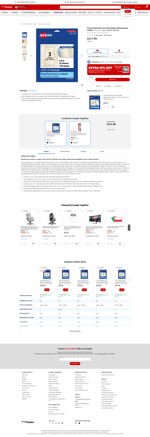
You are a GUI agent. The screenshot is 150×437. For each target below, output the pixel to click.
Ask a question (107, 35)
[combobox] (90, 7)
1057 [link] (77, 138)
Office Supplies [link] (28, 24)
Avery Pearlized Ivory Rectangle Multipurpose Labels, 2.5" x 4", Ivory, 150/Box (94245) (121, 282)
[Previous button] (31, 55)
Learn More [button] (119, 62)
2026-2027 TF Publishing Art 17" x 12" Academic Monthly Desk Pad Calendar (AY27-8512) (72, 228)
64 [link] (91, 231)
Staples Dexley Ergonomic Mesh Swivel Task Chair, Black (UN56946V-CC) (50, 227)
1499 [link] (114, 231)
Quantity (91, 77)
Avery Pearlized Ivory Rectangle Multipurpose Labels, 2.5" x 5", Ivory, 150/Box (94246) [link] (55, 135)
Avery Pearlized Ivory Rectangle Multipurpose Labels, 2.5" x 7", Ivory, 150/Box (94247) (102, 282)
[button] (120, 7)
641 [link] (27, 231)
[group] (30, 227)
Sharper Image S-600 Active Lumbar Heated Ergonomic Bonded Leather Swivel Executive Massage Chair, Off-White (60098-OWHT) (30, 228)
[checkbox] (56, 143)
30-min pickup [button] (24, 239)
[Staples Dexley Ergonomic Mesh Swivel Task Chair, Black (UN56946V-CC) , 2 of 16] (51, 219)
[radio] (97, 51)
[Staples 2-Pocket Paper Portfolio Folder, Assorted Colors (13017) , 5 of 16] (116, 219)
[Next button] (82, 55)
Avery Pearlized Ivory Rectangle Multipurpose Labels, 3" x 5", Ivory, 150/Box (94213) (84, 282)
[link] (25, 2)
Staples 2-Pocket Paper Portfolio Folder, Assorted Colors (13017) (116, 227)
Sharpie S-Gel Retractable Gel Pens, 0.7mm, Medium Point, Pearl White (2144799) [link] (78, 135)
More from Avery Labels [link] (44, 24)
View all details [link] (32, 90)
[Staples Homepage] (7, 7)
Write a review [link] (99, 35)
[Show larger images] (82, 85)
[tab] (46, 151)
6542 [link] (49, 231)
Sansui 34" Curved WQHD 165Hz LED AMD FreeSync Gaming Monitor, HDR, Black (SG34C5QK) (94, 228)
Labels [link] (34, 24)
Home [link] (22, 24)
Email (61, 357)
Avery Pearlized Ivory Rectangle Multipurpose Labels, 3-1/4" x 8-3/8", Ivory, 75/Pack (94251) (116, 97)
